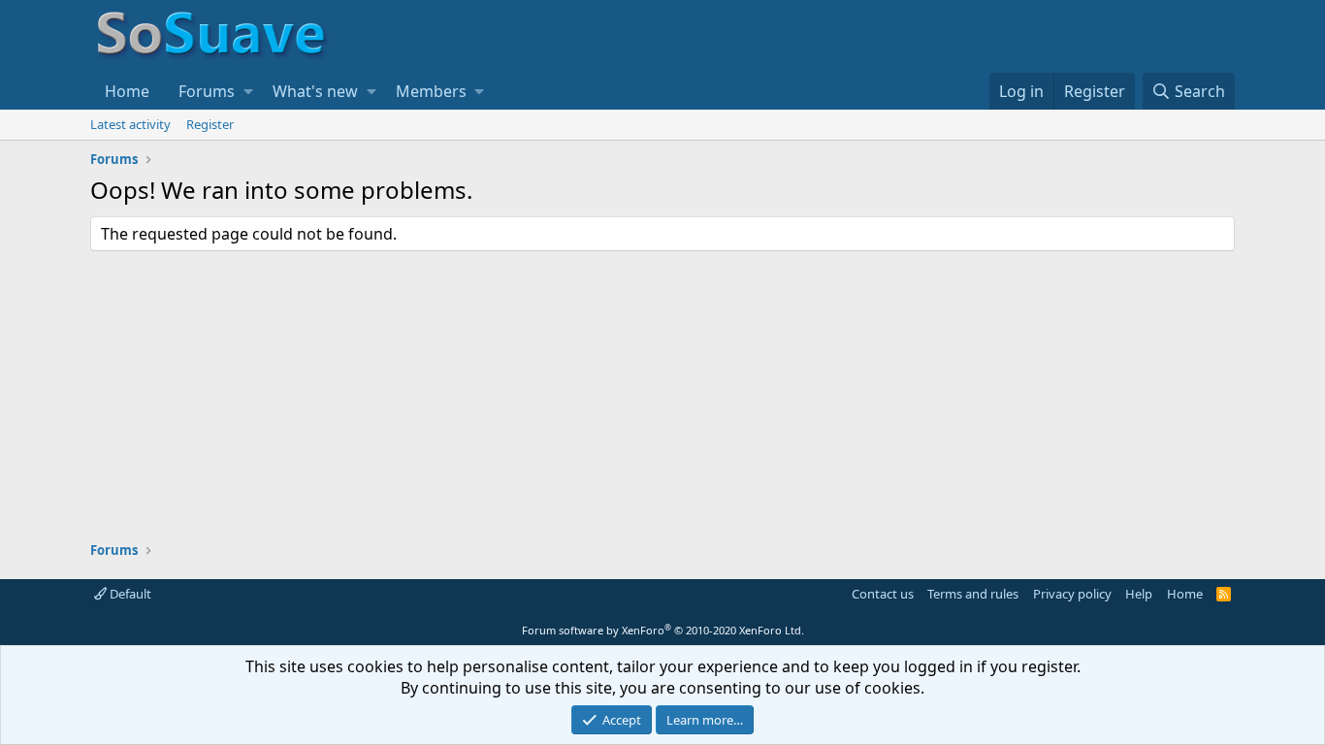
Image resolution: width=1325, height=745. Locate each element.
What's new (315, 91)
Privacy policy (1072, 593)
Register (210, 124)
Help (1138, 593)
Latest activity (130, 124)
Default (129, 593)
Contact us (883, 593)
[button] (248, 91)
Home (127, 91)
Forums (206, 91)
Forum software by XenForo (663, 630)
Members (431, 91)
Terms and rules (972, 593)
